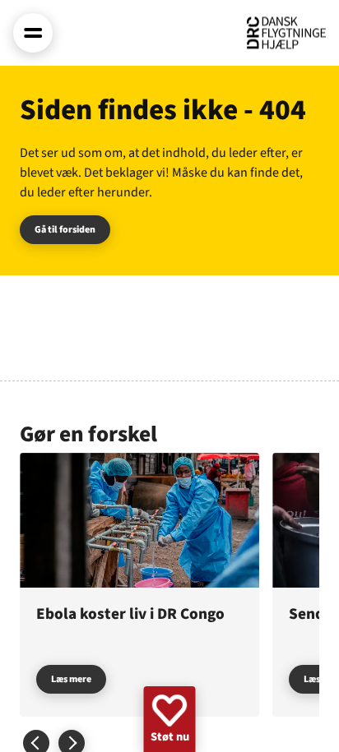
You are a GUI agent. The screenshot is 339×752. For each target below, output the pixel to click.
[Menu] (33, 33)
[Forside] (286, 33)
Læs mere (71, 679)
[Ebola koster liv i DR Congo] (139, 584)
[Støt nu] (170, 719)
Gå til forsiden (65, 230)
